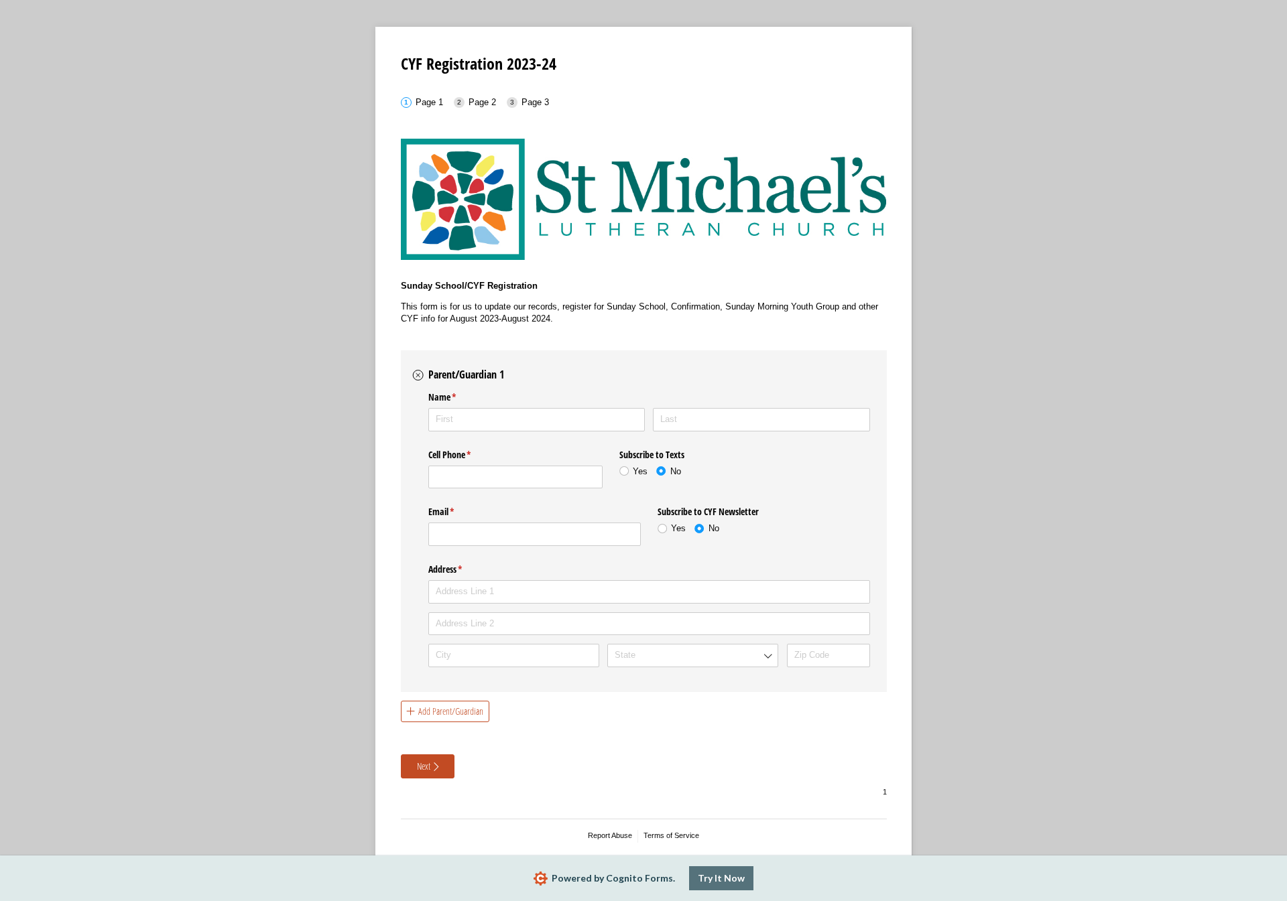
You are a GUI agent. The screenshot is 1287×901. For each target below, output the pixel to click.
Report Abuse (610, 835)
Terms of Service (671, 835)
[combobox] (692, 655)
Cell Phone (465, 454)
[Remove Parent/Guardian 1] (418, 375)
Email (457, 511)
